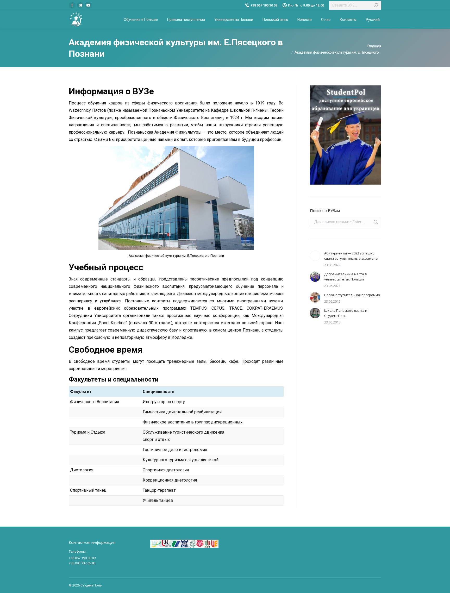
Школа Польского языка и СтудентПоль (345, 313)
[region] (345, 135)
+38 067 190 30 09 (264, 5)
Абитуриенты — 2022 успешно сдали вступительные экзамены (351, 256)
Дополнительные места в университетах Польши (345, 277)
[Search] (376, 5)
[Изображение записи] (315, 256)
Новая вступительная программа (352, 294)
